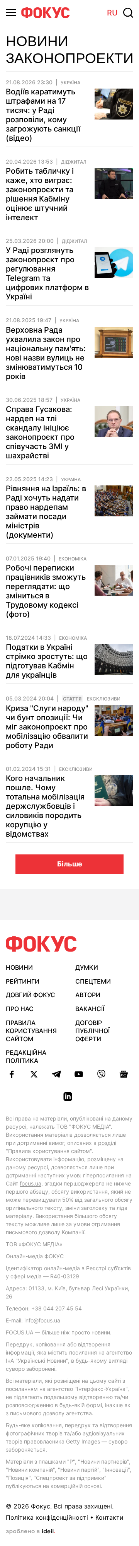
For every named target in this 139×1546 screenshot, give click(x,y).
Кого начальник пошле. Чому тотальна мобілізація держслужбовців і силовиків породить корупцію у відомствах (45, 806)
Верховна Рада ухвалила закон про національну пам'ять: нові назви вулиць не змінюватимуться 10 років (46, 353)
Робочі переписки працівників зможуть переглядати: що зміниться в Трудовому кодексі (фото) (46, 591)
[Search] (128, 12)
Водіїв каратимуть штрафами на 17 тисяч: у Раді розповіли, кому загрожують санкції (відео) (43, 115)
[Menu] (10, 12)
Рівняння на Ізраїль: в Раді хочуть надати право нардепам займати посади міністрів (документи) (46, 512)
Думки (86, 967)
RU (112, 13)
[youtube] (79, 1074)
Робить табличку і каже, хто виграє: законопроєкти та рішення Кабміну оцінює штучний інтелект (40, 194)
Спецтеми (93, 981)
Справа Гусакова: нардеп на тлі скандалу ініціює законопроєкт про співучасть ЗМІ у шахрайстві (40, 432)
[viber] (101, 1074)
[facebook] (11, 1074)
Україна (70, 82)
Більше (69, 864)
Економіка (72, 559)
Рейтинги (22, 981)
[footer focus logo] (41, 944)
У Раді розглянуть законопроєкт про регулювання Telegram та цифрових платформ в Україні (47, 273)
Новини (19, 967)
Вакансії (89, 1009)
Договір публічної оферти (92, 1031)
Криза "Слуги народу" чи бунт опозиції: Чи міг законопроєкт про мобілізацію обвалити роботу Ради (47, 727)
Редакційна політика (26, 1056)
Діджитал (73, 162)
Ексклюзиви (103, 699)
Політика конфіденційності (47, 1517)
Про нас (20, 1009)
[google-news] (123, 1074)
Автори (87, 995)
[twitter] (34, 1074)
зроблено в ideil (30, 1531)
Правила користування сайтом (31, 1031)
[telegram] (56, 1074)
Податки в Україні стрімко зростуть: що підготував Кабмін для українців (47, 661)
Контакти (109, 1517)
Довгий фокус (30, 995)
